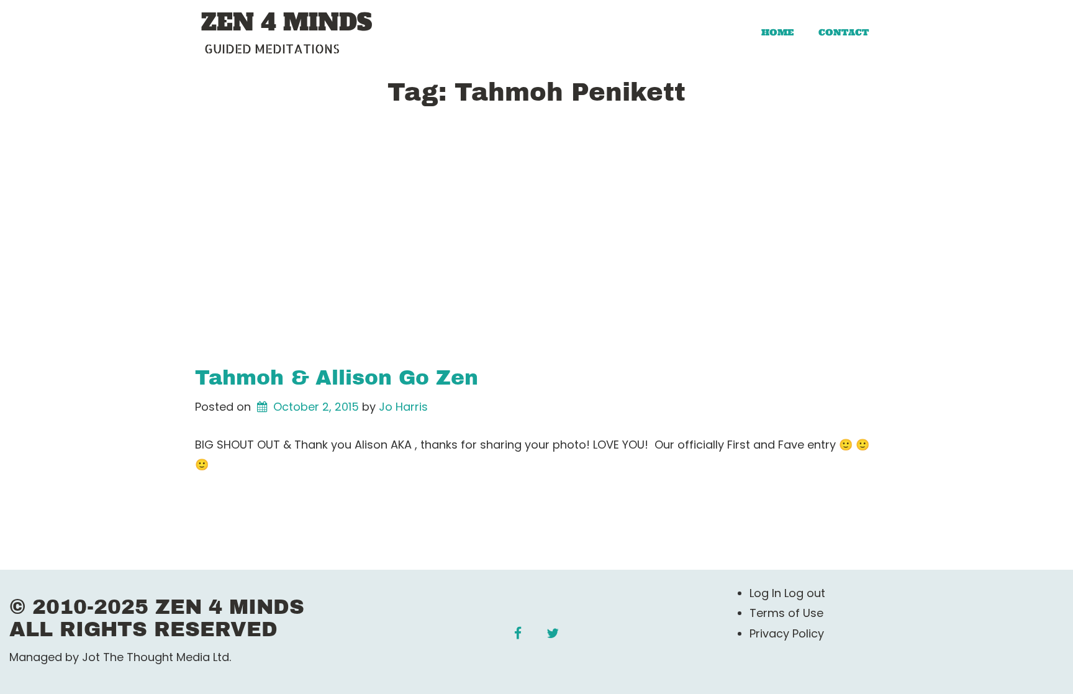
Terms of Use (786, 613)
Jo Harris (403, 406)
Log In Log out (787, 593)
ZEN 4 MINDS (286, 23)
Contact (843, 32)
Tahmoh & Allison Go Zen (336, 378)
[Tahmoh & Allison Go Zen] (536, 245)
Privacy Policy (786, 633)
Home (777, 32)
